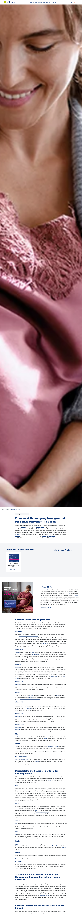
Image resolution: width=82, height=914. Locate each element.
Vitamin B (17, 716)
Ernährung (45, 2)
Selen (16, 823)
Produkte (32, 2)
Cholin (68, 593)
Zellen (57, 695)
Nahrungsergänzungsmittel (48, 536)
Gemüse (64, 847)
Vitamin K (17, 705)
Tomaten (17, 858)
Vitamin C (17, 684)
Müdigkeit (36, 761)
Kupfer (16, 844)
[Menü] (77, 2)
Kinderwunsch (44, 643)
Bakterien (39, 706)
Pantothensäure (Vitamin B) (21, 759)
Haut (45, 738)
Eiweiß (56, 746)
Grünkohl (29, 708)
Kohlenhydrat (50, 746)
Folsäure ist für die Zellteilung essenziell (28, 636)
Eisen (49, 780)
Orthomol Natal (14, 563)
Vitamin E (31, 695)
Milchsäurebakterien (44, 895)
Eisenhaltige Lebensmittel (42, 812)
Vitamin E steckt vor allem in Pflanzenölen (30, 699)
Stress (30, 697)
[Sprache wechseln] (74, 2)
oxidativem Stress (55, 845)
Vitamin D (17, 652)
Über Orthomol (52, 2)
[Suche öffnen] (71, 2)
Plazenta (36, 810)
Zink (16, 834)
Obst (33, 673)
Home (3, 509)
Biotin (16, 746)
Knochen (32, 652)
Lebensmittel (54, 676)
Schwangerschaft (40, 527)
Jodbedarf (60, 790)
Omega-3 (17, 534)
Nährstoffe (17, 536)
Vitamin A (17, 667)
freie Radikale (55, 686)
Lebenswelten (38, 2)
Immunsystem (35, 654)
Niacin (16, 737)
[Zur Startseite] (9, 2)
